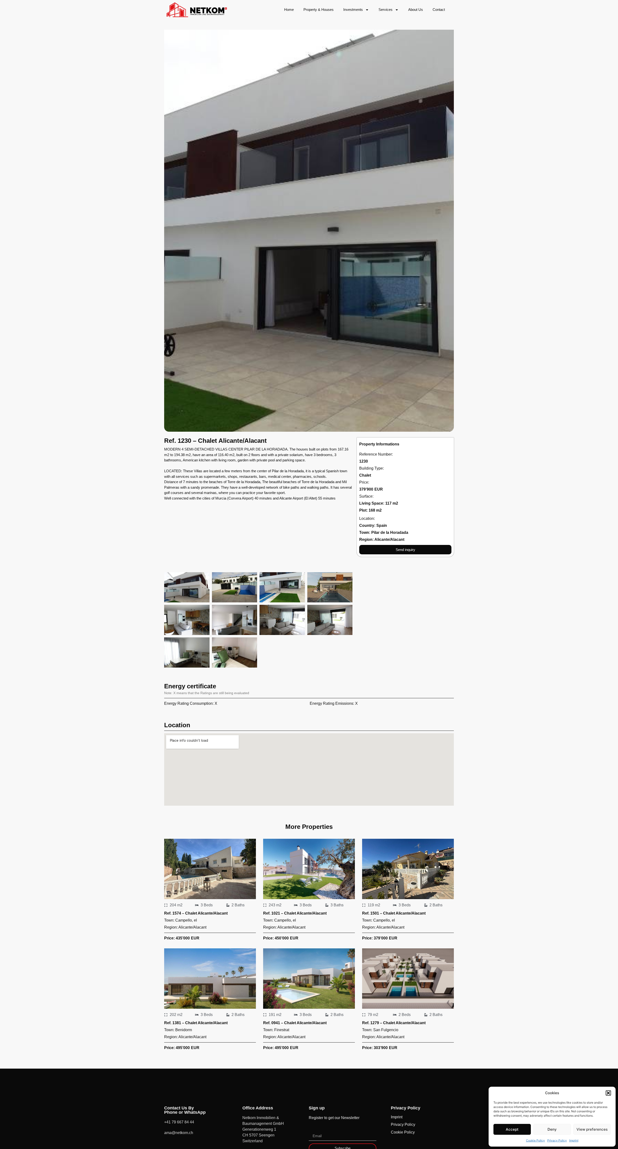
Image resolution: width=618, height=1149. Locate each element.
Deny (552, 1129)
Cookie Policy (535, 1140)
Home (289, 9)
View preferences (592, 1129)
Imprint (573, 1140)
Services (386, 9)
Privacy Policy (557, 1140)
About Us (415, 9)
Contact (439, 9)
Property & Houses (318, 9)
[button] (608, 1093)
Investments (353, 9)
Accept (512, 1129)
